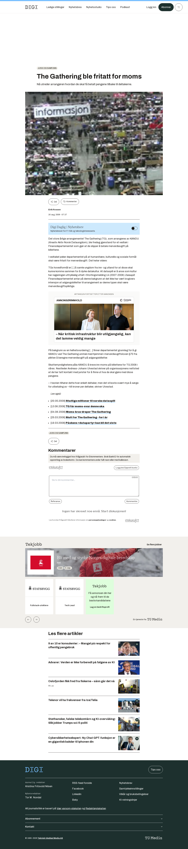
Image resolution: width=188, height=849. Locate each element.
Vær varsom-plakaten (69, 808)
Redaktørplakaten (95, 808)
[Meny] (178, 7)
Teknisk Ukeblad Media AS (50, 838)
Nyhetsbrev (125, 783)
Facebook (78, 788)
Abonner (166, 7)
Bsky (75, 799)
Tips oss (155, 769)
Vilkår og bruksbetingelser (134, 794)
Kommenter (71, 202)
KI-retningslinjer (128, 799)
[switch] (134, 228)
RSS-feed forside (82, 783)
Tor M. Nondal (33, 797)
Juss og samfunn (47, 68)
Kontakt (29, 826)
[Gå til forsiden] (31, 7)
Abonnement (32, 818)
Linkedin (76, 794)
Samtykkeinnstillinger (131, 788)
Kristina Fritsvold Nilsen (38, 786)
